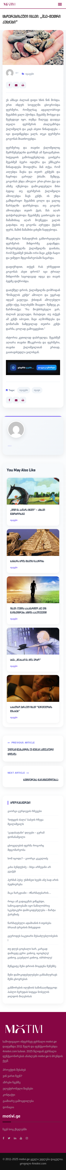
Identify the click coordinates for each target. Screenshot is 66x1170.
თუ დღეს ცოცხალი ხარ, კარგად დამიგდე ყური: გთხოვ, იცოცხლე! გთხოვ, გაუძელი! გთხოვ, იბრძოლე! (30, 953)
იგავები (29, 73)
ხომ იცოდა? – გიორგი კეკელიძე (28, 858)
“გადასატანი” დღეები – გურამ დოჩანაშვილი (26, 834)
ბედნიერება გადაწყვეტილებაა (40, 780)
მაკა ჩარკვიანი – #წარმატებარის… (29, 892)
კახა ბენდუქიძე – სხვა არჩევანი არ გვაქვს (29, 869)
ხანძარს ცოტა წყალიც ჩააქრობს (27, 561)
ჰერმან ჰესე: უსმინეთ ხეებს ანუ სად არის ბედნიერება (33, 882)
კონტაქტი (9, 1094)
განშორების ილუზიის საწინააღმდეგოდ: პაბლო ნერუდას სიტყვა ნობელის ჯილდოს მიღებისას (32, 992)
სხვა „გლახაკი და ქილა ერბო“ (25, 659)
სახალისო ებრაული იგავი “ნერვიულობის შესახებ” (31, 709)
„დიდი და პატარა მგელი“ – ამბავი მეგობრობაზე (27, 511)
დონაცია (8, 1107)
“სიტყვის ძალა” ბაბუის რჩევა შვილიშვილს (25, 821)
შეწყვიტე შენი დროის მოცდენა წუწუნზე (32, 966)
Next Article (16, 773)
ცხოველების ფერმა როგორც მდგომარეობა (26, 847)
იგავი (37, 390)
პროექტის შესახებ (14, 1069)
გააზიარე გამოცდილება (18, 1101)
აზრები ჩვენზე (11, 1082)
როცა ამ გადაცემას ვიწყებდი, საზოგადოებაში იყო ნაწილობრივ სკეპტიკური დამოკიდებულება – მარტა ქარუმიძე (32, 908)
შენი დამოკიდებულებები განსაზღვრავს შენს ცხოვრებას (32, 976)
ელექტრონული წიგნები (18, 1088)
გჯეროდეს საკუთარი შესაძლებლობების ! (33, 938)
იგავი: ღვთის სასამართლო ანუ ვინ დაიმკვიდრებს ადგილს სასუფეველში (28, 610)
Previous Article (23, 742)
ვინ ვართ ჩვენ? (12, 1076)
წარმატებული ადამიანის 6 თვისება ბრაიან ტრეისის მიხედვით (29, 925)
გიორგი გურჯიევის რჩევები (25, 811)
